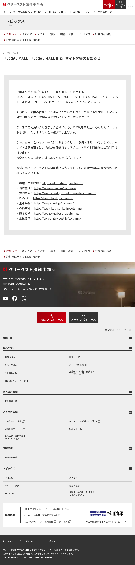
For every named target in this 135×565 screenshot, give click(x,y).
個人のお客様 (10, 392)
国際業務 (8, 448)
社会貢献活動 (11, 372)
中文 (119, 330)
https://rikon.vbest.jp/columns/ (62, 183)
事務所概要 (10, 356)
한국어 (127, 330)
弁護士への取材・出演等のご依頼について (82, 373)
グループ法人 (11, 364)
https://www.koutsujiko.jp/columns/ (58, 208)
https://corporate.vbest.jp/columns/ (57, 218)
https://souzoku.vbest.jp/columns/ (56, 213)
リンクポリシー (50, 541)
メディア (73, 477)
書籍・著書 (74, 485)
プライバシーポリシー (29, 541)
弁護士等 (8, 338)
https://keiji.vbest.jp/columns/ (54, 203)
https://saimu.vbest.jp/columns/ (55, 188)
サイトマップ (9, 541)
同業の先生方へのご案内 (16, 380)
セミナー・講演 (12, 485)
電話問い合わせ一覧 (52, 319)
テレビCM (9, 493)
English (111, 330)
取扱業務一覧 (11, 400)
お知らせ (9, 477)
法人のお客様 (10, 412)
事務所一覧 (74, 356)
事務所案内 (9, 347)
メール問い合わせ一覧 (83, 319)
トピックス (9, 468)
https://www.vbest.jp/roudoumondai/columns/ (65, 193)
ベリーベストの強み (78, 364)
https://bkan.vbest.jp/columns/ (53, 198)
